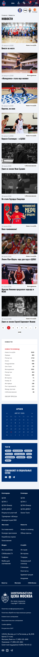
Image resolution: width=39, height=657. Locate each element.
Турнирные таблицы (10, 516)
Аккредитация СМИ (9, 520)
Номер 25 (19, 381)
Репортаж (19, 358)
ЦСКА (29, 457)
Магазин (18, 583)
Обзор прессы (11, 396)
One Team (19, 366)
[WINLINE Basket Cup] (30, 10)
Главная (4, 15)
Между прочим (19, 389)
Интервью (19, 383)
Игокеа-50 (9, 454)
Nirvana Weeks (18, 450)
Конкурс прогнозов (9, 533)
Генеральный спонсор (26, 562)
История (24, 550)
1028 (19, 332)
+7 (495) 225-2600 (21, 639)
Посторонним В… (19, 386)
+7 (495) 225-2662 (16, 642)
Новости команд (12, 349)
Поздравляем (19, 364)
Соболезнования (19, 392)
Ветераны (19, 378)
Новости (24, 525)
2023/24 (8, 450)
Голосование (6, 540)
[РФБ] (25, 10)
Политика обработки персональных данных (16, 613)
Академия (24, 578)
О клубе (23, 545)
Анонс (19, 361)
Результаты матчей (9, 513)
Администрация (27, 574)
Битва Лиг (28, 450)
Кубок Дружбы (19, 454)
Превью (19, 355)
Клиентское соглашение (10, 617)
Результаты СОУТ (7, 628)
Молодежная (19, 369)
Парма (29, 454)
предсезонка (10, 457)
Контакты (24, 571)
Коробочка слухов (9, 537)
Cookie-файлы (6, 624)
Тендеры (24, 557)
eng (12, 3)
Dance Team (25, 513)
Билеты (4, 583)
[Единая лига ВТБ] (20, 10)
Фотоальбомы (7, 550)
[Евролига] (34, 10)
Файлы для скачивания (6, 562)
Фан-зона (5, 525)
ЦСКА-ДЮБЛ (7, 509)
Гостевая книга (7, 529)
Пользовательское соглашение (12, 620)
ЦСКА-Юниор (7, 505)
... (30, 328)
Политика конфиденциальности (13, 609)
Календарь (6, 493)
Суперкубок (20, 457)
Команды (24, 493)
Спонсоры (24, 567)
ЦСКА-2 (8, 460)
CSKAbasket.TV (7, 553)
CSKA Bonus (32, 583)
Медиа (4, 545)
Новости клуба (19, 352)
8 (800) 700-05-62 (25, 645)
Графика (5, 557)
